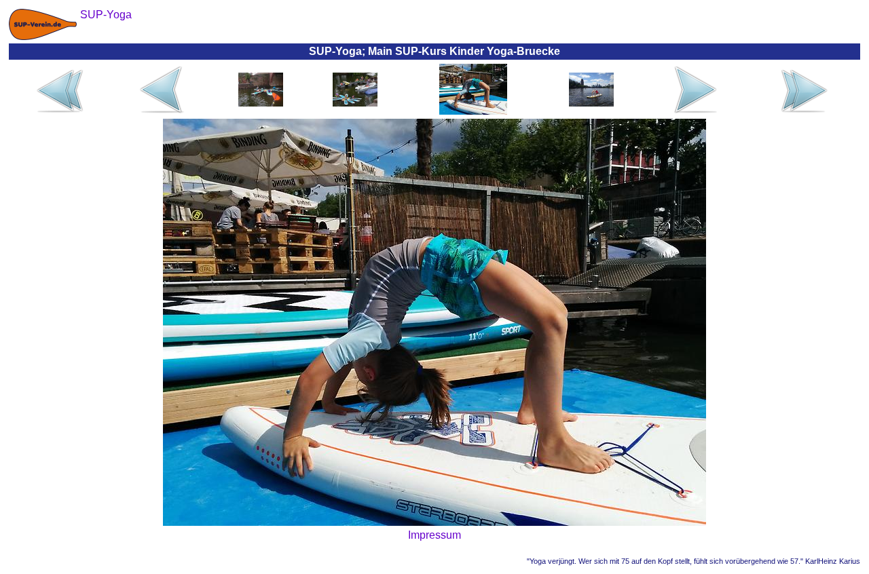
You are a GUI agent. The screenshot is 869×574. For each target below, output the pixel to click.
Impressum (434, 535)
